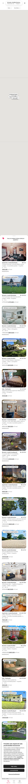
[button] (4, 269)
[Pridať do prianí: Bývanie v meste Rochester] (24, 277)
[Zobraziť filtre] (24, 3)
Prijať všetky (14, 766)
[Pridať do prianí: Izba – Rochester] (24, 371)
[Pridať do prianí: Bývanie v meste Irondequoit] (24, 434)
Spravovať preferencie (14, 774)
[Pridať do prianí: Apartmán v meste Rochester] (24, 244)
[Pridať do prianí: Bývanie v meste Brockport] (24, 693)
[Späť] (3, 3)
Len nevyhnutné (14, 770)
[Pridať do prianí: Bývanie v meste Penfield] (24, 340)
